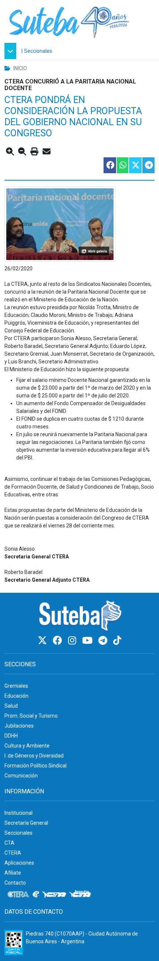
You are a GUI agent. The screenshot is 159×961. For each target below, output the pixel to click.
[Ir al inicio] (69, 21)
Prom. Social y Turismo (31, 716)
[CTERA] (18, 894)
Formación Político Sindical (35, 766)
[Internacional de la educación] (36, 894)
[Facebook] (58, 640)
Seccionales (38, 51)
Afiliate (12, 873)
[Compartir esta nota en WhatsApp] (122, 165)
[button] (12, 50)
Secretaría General (26, 823)
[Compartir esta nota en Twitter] (135, 165)
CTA (9, 843)
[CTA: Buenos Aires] (81, 894)
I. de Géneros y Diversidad (34, 756)
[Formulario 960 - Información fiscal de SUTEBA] (13, 942)
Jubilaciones (19, 726)
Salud (11, 706)
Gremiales (16, 686)
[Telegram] (103, 640)
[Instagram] (73, 640)
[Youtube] (88, 640)
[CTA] (54, 894)
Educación (16, 696)
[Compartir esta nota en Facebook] (109, 165)
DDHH (11, 736)
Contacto (15, 883)
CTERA (12, 853)
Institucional (18, 813)
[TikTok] (117, 640)
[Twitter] (43, 640)
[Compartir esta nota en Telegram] (148, 165)
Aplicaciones (19, 863)
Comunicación (21, 776)
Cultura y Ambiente (27, 746)
